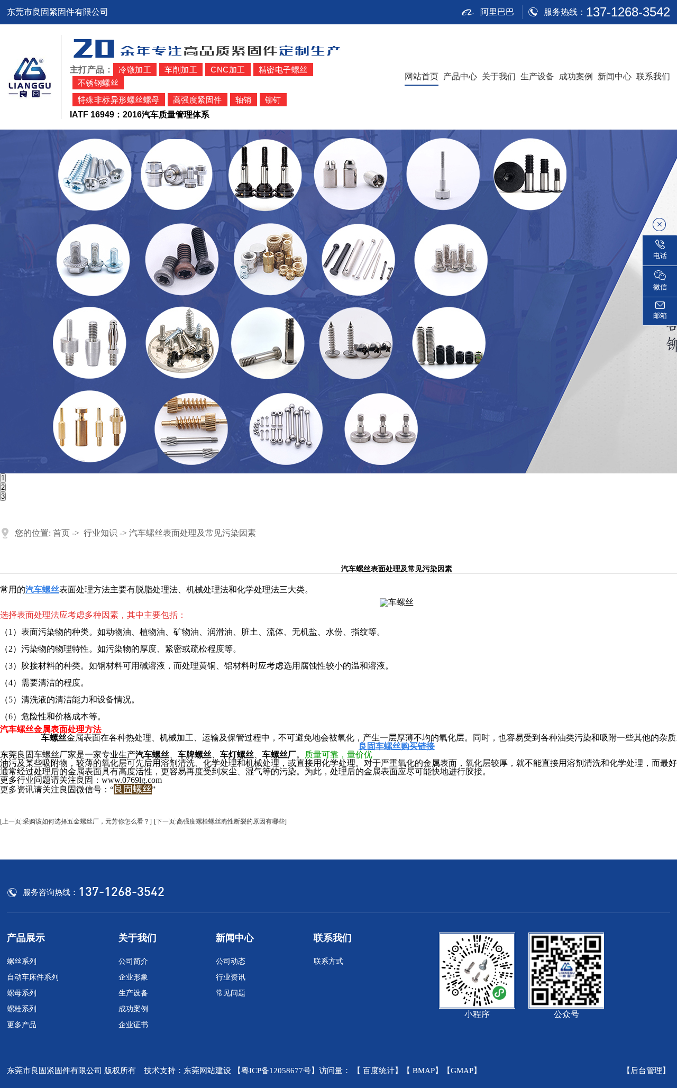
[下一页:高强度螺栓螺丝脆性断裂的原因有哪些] (220, 821)
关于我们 (499, 76)
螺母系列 (21, 993)
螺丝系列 (21, 961)
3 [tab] (3, 496)
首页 (61, 532)
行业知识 (100, 532)
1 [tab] (3, 478)
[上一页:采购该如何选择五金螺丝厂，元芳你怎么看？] (76, 821)
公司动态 (230, 961)
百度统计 (379, 1070)
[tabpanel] (338, 301)
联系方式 (328, 961)
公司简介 (133, 961)
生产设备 (537, 76)
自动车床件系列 (33, 977)
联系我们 (653, 76)
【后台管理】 (646, 1071)
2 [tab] (3, 487)
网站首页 (421, 76)
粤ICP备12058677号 (276, 1070)
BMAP (424, 1070)
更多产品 (21, 1025)
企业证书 (133, 1025)
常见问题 (230, 993)
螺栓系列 (21, 1009)
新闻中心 (615, 76)
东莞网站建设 (207, 1070)
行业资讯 (230, 977)
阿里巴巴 (497, 11)
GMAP (462, 1070)
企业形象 (133, 977)
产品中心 (460, 76)
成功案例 (576, 76)
